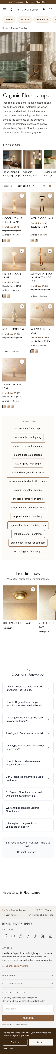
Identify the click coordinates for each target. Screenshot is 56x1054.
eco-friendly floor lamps (28, 428)
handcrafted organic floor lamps (28, 507)
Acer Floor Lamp (42, 218)
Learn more (8, 1048)
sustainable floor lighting (28, 437)
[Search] (11, 9)
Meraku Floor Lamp (40, 331)
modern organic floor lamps (28, 498)
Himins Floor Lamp (11, 276)
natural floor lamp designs (28, 454)
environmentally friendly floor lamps (28, 481)
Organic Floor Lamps (20, 28)
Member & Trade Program (15, 966)
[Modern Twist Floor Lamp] (14, 203)
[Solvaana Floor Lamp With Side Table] (42, 259)
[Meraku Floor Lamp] (42, 314)
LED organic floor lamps (28, 463)
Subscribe (28, 1018)
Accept (41, 1042)
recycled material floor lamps (28, 516)
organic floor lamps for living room (28, 525)
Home (5, 28)
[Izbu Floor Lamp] (14, 314)
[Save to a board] (22, 195)
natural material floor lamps (28, 533)
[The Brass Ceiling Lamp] (20, 602)
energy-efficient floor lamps (28, 446)
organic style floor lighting (28, 490)
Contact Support (26, 851)
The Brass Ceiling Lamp (17, 623)
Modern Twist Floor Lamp (12, 220)
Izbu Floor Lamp (13, 329)
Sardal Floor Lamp (12, 386)
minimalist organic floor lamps (28, 472)
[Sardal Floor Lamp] (14, 369)
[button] (50, 9)
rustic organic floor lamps (28, 551)
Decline (15, 1042)
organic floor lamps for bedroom (28, 542)
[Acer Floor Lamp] (42, 203)
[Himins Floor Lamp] (14, 259)
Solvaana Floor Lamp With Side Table (41, 278)
